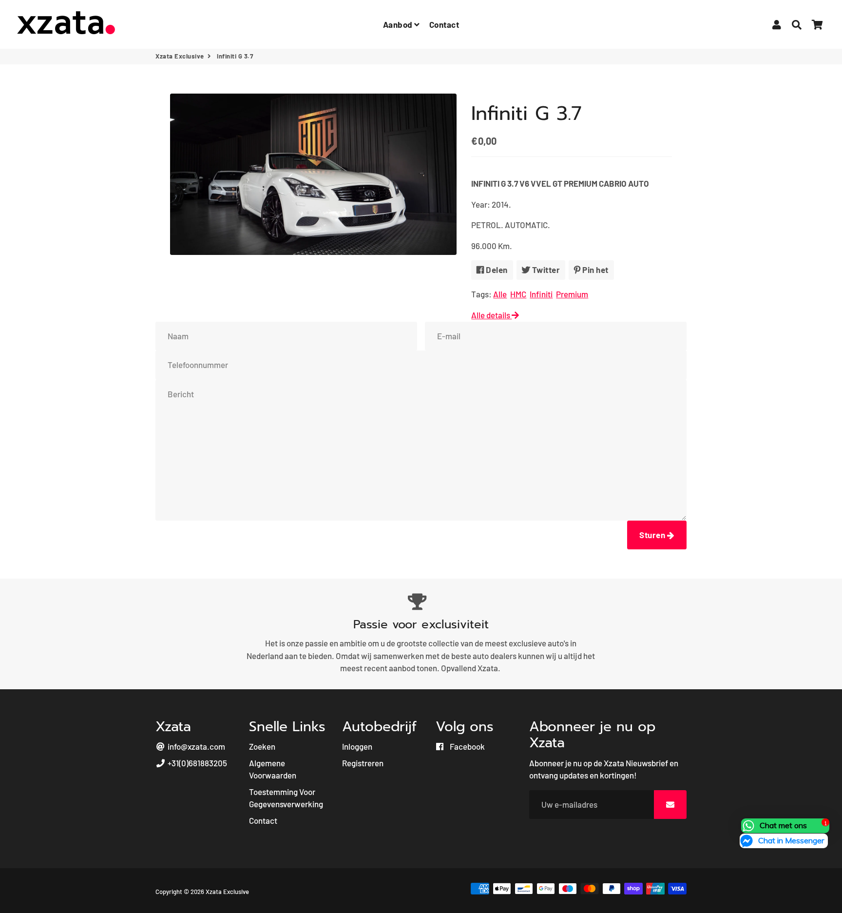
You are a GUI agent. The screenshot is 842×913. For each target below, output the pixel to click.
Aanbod (399, 24)
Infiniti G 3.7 (526, 113)
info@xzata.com (195, 746)
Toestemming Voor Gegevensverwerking (286, 798)
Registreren (362, 763)
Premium (572, 294)
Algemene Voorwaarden (272, 769)
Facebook (466, 746)
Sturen (653, 535)
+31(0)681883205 (196, 763)
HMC (518, 294)
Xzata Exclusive (179, 56)
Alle (500, 294)
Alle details (491, 315)
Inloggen (357, 746)
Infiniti (541, 294)
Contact (444, 24)
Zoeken (262, 746)
